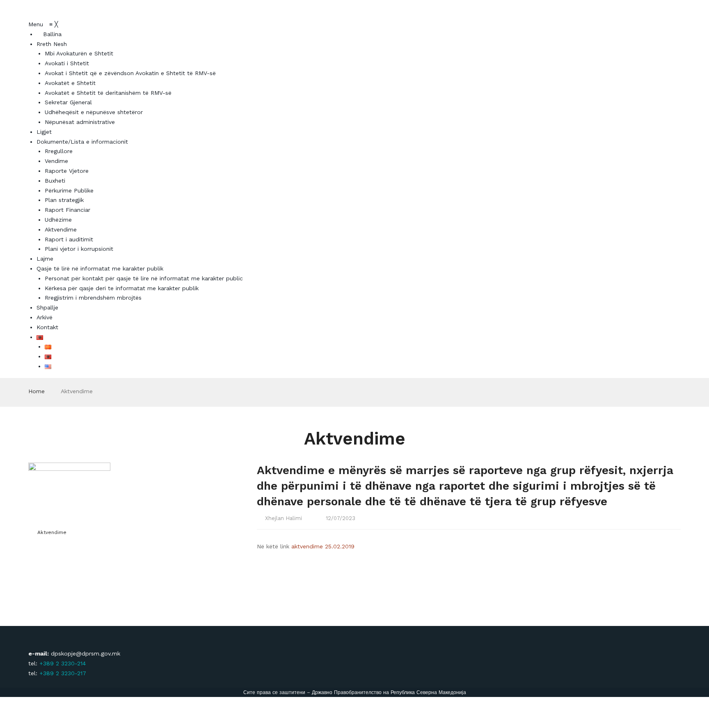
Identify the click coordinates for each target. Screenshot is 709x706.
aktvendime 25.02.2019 (322, 546)
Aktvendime (51, 532)
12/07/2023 (340, 518)
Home (36, 391)
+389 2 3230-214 (62, 663)
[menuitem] (49, 34)
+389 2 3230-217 (62, 673)
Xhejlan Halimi (283, 518)
